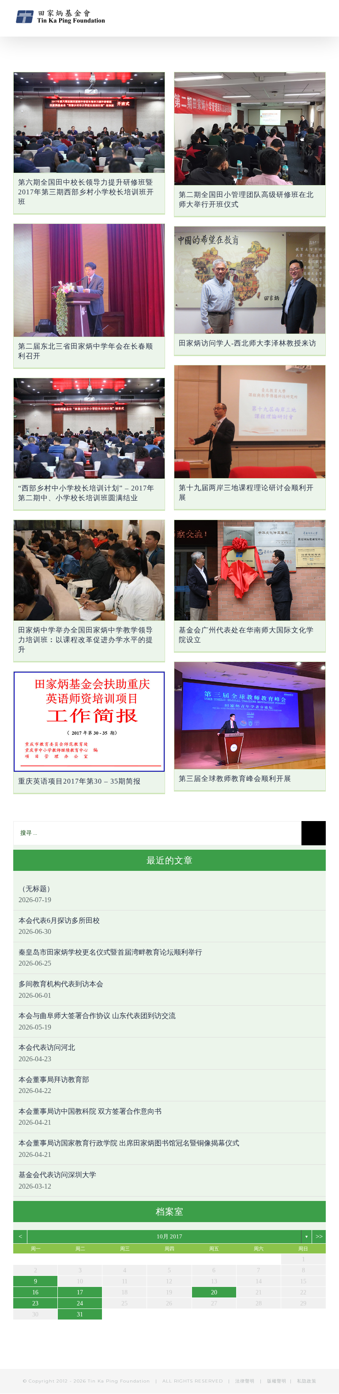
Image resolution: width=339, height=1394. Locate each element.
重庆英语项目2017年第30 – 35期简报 (79, 781)
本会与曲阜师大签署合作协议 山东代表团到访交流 (97, 1015)
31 (80, 1314)
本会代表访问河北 (47, 1047)
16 (35, 1292)
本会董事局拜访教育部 (54, 1079)
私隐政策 (306, 1381)
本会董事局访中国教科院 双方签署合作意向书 (90, 1111)
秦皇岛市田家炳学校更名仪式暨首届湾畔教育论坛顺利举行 (110, 952)
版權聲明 (276, 1381)
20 (214, 1292)
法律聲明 (245, 1381)
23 (35, 1303)
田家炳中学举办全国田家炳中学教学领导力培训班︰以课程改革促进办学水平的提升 (85, 639)
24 (80, 1303)
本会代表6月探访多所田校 (59, 920)
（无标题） (36, 888)
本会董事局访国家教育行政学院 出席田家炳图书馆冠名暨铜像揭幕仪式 (129, 1143)
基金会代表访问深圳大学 (57, 1174)
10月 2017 (169, 1236)
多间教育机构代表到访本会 (61, 984)
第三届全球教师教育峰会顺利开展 (235, 778)
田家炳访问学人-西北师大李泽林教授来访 (247, 343)
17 (80, 1292)
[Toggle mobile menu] (322, 15)
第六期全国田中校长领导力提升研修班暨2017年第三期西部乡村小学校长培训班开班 (86, 191)
